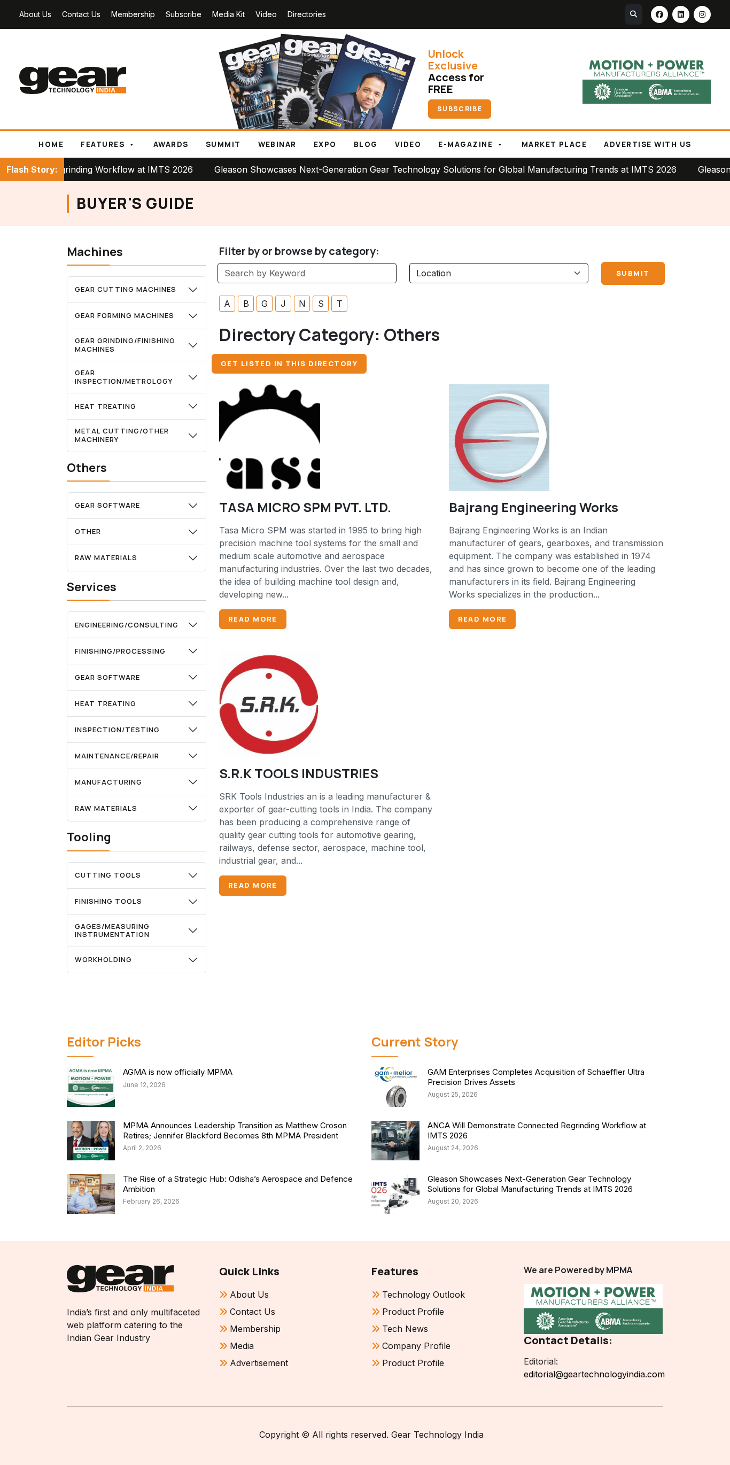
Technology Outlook (423, 1294)
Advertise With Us (647, 144)
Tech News (405, 1328)
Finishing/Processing (120, 651)
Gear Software (107, 505)
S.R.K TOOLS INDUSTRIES (298, 773)
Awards (171, 144)
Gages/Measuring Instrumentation (112, 930)
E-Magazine (465, 144)
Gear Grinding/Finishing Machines (125, 345)
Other (88, 531)
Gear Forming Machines (124, 315)
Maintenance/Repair (117, 756)
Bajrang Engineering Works (533, 507)
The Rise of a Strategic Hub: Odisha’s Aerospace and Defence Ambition (238, 1184)
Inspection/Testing (117, 729)
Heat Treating (105, 406)
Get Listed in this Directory (289, 363)
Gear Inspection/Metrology (124, 377)
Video (266, 14)
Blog (366, 144)
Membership (133, 14)
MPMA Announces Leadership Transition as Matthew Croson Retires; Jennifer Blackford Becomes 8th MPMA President (235, 1130)
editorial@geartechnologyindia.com (593, 1374)
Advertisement (259, 1363)
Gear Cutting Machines (125, 289)
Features (103, 144)
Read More (252, 619)
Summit (223, 144)
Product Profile (413, 1311)
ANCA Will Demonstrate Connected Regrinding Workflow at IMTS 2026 (537, 1130)
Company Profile (416, 1345)
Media (242, 1345)
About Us (35, 14)
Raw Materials (106, 557)
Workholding (103, 959)
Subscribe (183, 14)
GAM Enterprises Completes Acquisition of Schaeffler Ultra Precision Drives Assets (536, 1077)
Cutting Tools (108, 875)
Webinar (277, 144)
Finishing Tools (108, 901)
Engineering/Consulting (126, 625)
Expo (325, 144)
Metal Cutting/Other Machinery (122, 435)
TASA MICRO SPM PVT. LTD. (305, 507)
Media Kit (228, 14)
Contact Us (81, 14)
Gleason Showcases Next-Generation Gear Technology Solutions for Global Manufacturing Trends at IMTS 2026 (392, 169)
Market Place (554, 144)
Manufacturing (108, 782)
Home (51, 144)
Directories (307, 14)
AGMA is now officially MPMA (177, 1072)
